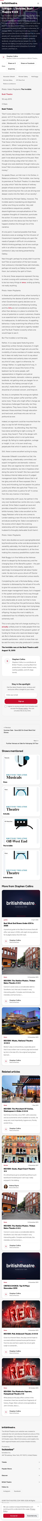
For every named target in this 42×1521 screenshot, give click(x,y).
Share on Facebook (27, 63)
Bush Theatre (7, 94)
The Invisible (8, 846)
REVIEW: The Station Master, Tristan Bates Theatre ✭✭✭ (19, 981)
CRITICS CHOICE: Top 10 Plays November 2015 (17, 1287)
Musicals (6, 758)
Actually (6, 814)
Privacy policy (23, 708)
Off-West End (8, 821)
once (24, 282)
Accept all (13, 1516)
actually (5, 627)
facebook (17, 1491)
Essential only (32, 1516)
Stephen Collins (18, 659)
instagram (6, 1491)
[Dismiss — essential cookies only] (38, 1506)
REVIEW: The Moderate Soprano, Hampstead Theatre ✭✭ (18, 1392)
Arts (10, 308)
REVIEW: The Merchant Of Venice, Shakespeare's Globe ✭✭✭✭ (18, 1110)
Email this (11, 69)
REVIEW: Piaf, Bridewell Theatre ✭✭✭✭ (21, 1334)
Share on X (12, 63)
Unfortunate (8, 878)
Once (5, 782)
